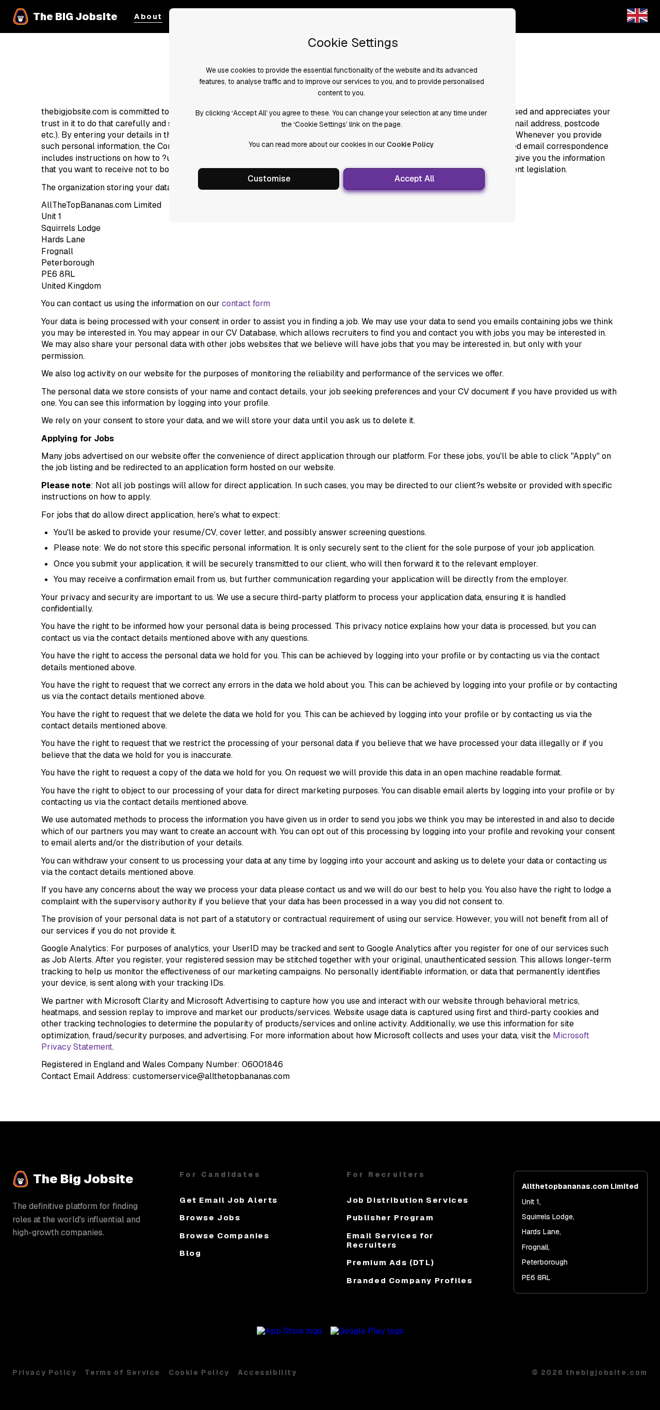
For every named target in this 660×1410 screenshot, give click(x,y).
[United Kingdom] (637, 19)
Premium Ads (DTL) (390, 1262)
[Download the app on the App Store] (289, 1330)
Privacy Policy (44, 1372)
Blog (190, 1253)
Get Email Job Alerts (228, 1200)
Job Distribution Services (407, 1200)
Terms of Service (122, 1372)
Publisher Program (390, 1217)
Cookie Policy (410, 144)
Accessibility (267, 1372)
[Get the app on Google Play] (367, 1330)
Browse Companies (224, 1235)
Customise (269, 178)
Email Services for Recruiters (390, 1240)
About (148, 16)
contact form (246, 303)
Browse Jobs (210, 1217)
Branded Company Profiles (409, 1280)
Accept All (414, 178)
